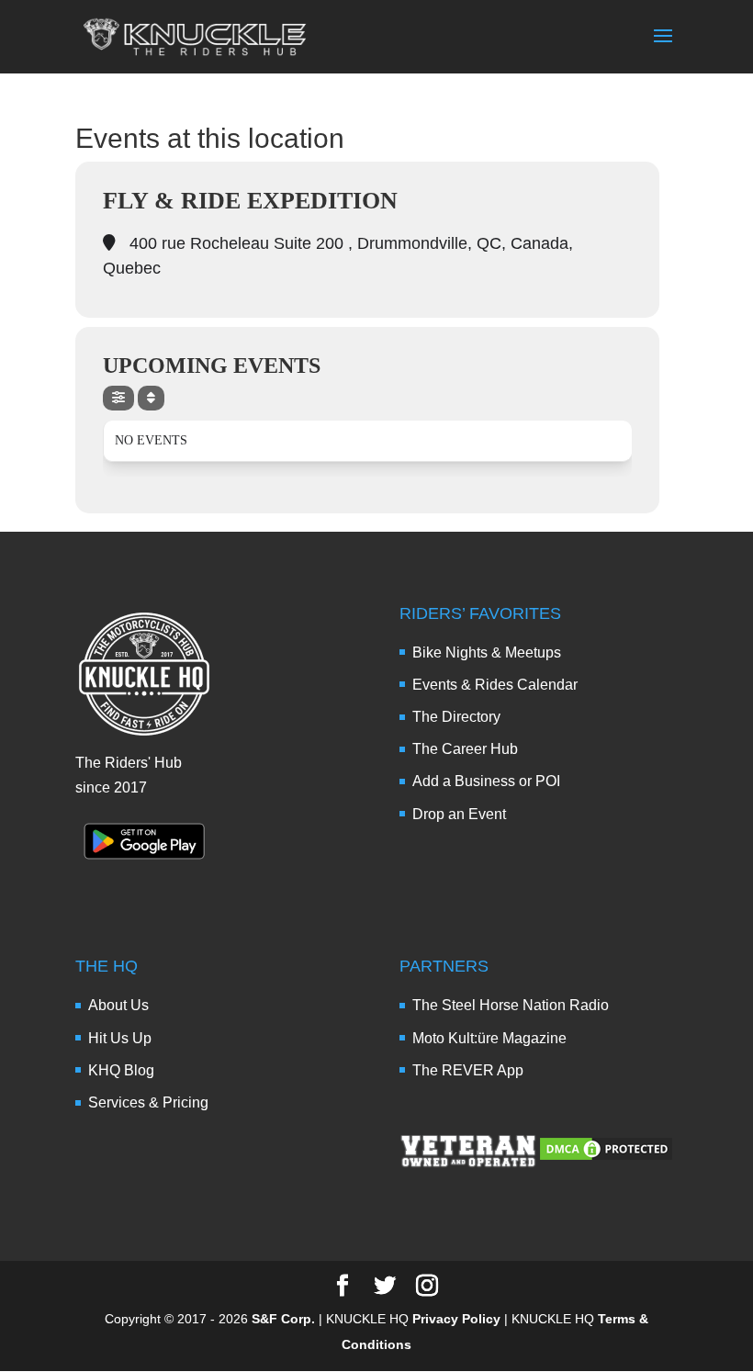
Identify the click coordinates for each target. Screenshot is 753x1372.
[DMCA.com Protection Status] (606, 1157)
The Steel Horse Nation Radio (510, 1005)
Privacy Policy (456, 1318)
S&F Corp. (283, 1318)
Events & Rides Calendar (495, 684)
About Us (118, 1005)
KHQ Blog (121, 1070)
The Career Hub (465, 749)
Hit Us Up (120, 1038)
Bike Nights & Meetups (486, 652)
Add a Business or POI (486, 781)
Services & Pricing (148, 1102)
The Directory (456, 717)
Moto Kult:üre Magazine (489, 1038)
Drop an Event (459, 814)
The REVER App (467, 1070)
